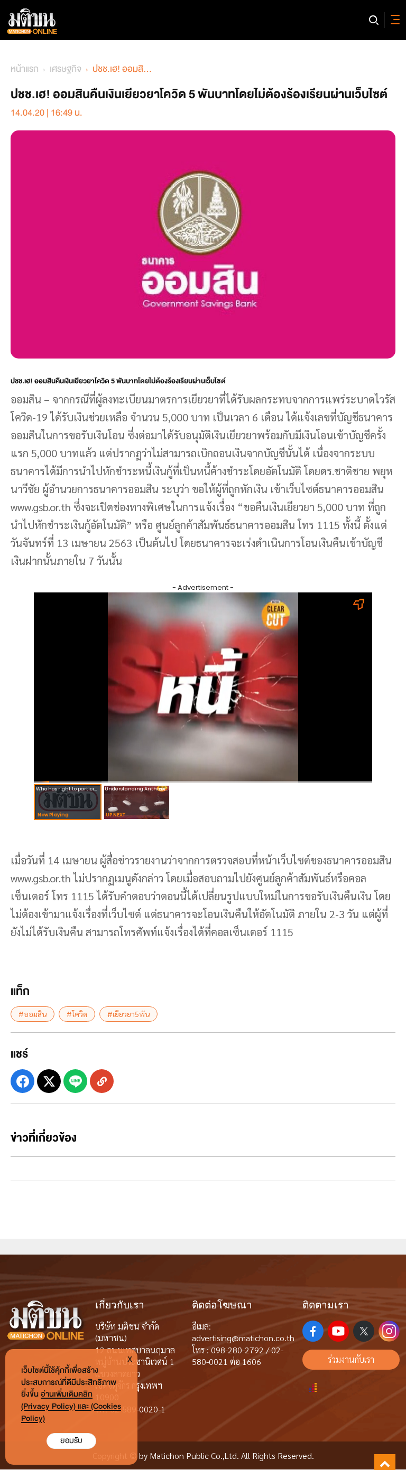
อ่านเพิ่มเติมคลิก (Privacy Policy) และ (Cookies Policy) (71, 1406)
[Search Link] (374, 20)
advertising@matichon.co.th (243, 1337)
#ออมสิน (33, 1014)
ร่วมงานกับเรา (351, 1359)
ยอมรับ (71, 1440)
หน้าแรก (25, 69)
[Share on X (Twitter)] (49, 1081)
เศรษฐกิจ (65, 69)
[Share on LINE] (75, 1081)
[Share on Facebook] (22, 1081)
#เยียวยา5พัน (128, 1014)
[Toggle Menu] (393, 20)
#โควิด (77, 1014)
